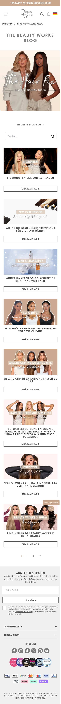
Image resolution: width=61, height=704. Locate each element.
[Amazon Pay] (16, 681)
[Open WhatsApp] (51, 509)
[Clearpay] (33, 681)
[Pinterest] (40, 650)
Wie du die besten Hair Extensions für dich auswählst (30, 229)
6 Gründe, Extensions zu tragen (30, 178)
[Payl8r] (43, 681)
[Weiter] (39, 555)
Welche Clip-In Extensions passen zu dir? (30, 380)
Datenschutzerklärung (24, 611)
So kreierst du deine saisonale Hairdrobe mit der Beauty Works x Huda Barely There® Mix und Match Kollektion (30, 433)
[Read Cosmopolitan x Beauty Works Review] (30, 662)
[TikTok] (27, 650)
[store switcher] (55, 13)
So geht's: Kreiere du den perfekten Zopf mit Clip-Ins (30, 329)
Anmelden (30, 600)
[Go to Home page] (27, 14)
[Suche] (52, 136)
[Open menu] (6, 14)
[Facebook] (14, 650)
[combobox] (30, 136)
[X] (33, 650)
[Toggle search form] (42, 14)
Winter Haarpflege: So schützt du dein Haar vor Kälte (30, 279)
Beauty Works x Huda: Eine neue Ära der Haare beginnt (30, 484)
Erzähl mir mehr (30, 188)
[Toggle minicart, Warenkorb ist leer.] (49, 14)
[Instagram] (20, 650)
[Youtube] (46, 650)
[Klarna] (24, 681)
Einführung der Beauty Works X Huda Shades (30, 534)
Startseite (7, 24)
